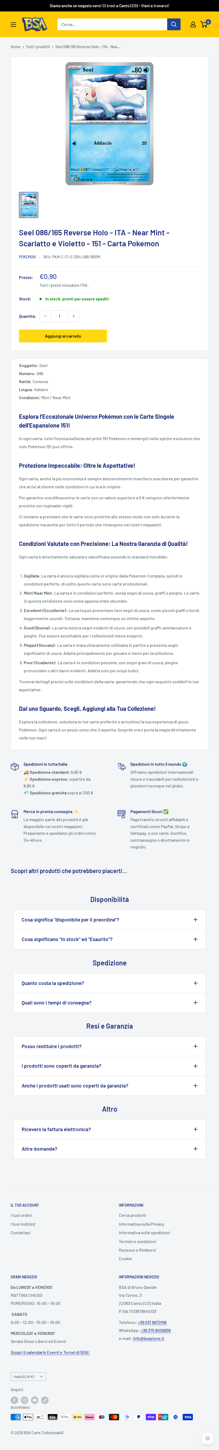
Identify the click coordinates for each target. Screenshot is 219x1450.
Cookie (125, 1258)
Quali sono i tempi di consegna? (57, 1002)
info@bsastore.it (148, 1338)
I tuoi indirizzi (23, 1223)
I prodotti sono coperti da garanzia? (61, 1066)
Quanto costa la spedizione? (53, 983)
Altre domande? (39, 1149)
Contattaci (20, 1232)
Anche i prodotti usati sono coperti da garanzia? (75, 1085)
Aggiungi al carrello (63, 335)
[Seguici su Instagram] (24, 1400)
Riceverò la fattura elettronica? (56, 1129)
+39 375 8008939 (156, 1330)
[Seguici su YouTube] (34, 1400)
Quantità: (27, 316)
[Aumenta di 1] (73, 316)
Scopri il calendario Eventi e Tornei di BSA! (50, 1352)
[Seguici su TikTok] (45, 1400)
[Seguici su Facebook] (14, 1400)
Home (16, 46)
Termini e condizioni (137, 1241)
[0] (204, 24)
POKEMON (27, 257)
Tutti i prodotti (38, 46)
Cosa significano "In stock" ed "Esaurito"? (67, 939)
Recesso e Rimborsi (137, 1249)
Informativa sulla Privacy (141, 1223)
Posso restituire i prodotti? (52, 1046)
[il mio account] (193, 24)
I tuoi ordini (21, 1215)
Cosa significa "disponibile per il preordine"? (70, 919)
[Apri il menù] (13, 24)
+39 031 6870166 (152, 1322)
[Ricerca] (174, 24)
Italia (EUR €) (24, 1376)
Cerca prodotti (132, 1215)
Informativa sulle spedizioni (144, 1232)
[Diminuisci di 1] (45, 316)
